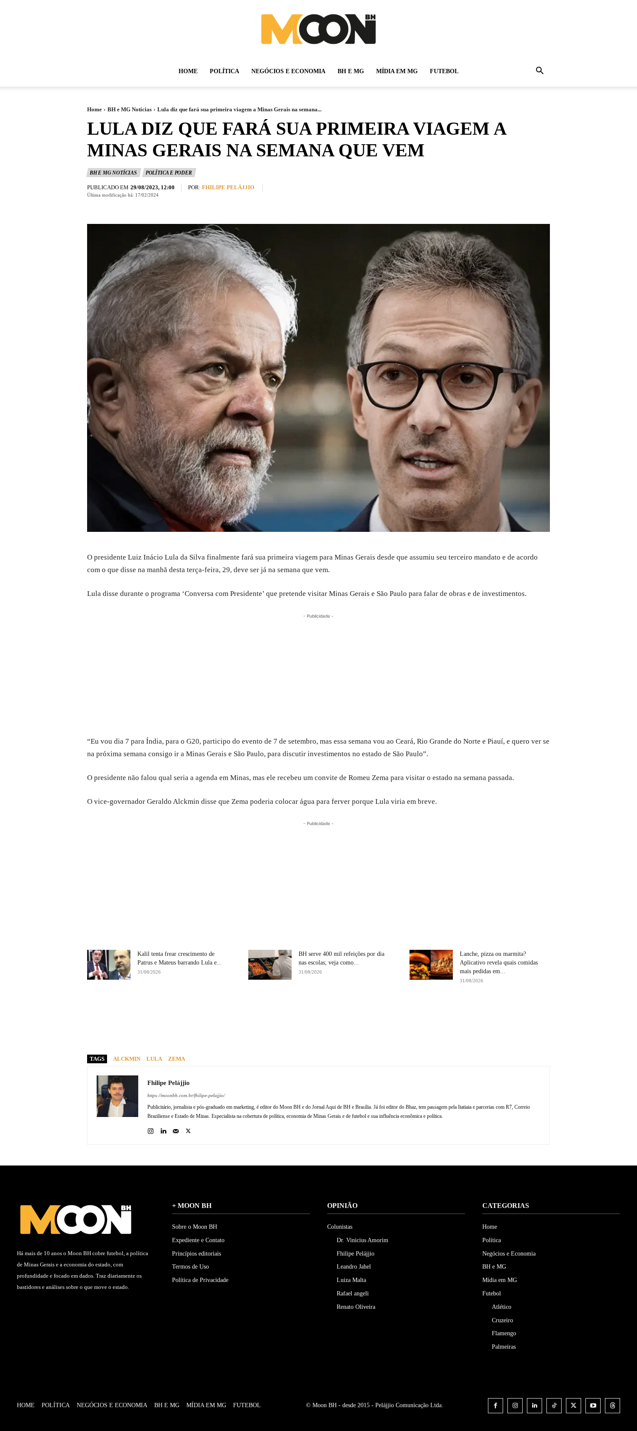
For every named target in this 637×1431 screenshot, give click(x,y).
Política (224, 71)
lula (154, 1058)
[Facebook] (310, 1032)
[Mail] (175, 1129)
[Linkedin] (163, 1129)
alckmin (126, 1058)
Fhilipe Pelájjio (228, 187)
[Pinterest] (350, 1032)
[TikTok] (554, 1405)
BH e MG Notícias (129, 109)
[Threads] (612, 1405)
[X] (330, 1032)
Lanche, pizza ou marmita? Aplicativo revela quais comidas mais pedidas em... (499, 963)
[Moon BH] (318, 28)
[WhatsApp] (370, 1032)
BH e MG (351, 71)
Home (188, 71)
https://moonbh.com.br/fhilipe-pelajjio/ (186, 1095)
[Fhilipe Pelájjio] (117, 1105)
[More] (391, 1032)
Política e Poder (169, 173)
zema (176, 1058)
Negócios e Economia (288, 71)
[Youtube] (593, 1405)
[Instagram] (150, 1129)
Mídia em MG (397, 71)
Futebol (444, 71)
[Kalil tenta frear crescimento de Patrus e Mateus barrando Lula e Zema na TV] (108, 965)
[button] (539, 72)
